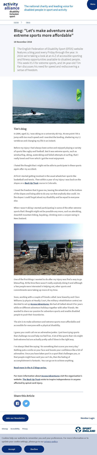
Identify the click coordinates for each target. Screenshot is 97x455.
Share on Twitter (26, 403)
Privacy (25, 429)
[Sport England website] (85, 430)
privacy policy (50, 441)
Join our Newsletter (15, 418)
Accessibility (15, 429)
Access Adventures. (40, 304)
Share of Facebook (17, 403)
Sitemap (5, 429)
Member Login (88, 418)
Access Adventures (50, 375)
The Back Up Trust (31, 379)
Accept (11, 449)
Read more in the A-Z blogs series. (30, 367)
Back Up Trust (31, 183)
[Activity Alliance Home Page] (11, 10)
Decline (34, 449)
